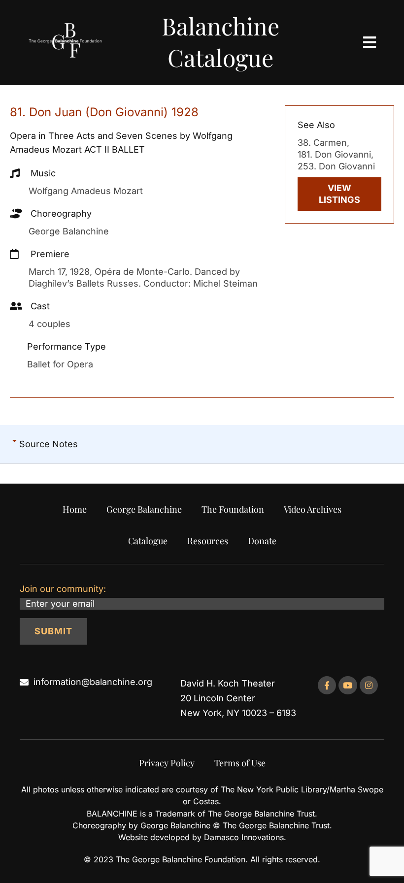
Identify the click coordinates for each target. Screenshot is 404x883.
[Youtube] (347, 685)
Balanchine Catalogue (220, 41)
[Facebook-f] (327, 685)
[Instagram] (369, 685)
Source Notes (48, 444)
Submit (53, 631)
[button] (202, 444)
